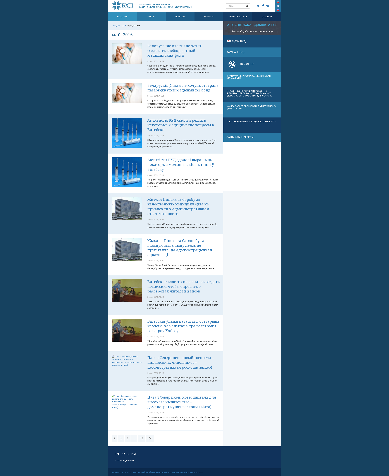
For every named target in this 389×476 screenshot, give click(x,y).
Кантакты (209, 17)
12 (141, 438)
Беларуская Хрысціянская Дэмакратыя (165, 6)
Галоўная (122, 17)
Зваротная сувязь (237, 17)
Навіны (151, 17)
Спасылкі (267, 17)
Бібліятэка (180, 17)
